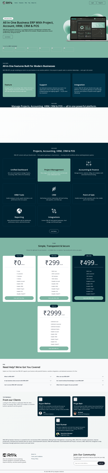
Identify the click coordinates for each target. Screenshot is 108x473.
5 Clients (19, 279)
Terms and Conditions (37, 456)
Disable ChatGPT (21, 294)
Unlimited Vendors (55, 326)
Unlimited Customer (56, 324)
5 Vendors (19, 276)
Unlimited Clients (55, 329)
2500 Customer (55, 274)
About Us (33, 3)
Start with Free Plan (19, 298)
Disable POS (55, 291)
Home (16, 3)
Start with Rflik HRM (53, 298)
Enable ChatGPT (55, 344)
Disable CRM (55, 284)
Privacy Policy (34, 458)
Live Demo (7, 37)
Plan (26, 3)
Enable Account (21, 281)
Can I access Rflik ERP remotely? (13, 385)
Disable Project (55, 289)
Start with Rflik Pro (54, 348)
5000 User (54, 271)
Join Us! (101, 463)
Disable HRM (89, 286)
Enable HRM (20, 286)
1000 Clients (55, 279)
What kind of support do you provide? (67, 385)
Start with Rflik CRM (88, 298)
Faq (29, 3)
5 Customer (20, 274)
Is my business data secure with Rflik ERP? (16, 380)
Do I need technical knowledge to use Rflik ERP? (70, 380)
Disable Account (56, 281)
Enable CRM (20, 284)
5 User (18, 271)
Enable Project (20, 289)
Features (21, 3)
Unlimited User (54, 321)
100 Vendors (55, 276)
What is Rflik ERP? (9, 376)
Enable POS (20, 291)
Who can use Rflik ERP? (63, 376)
